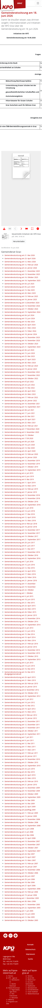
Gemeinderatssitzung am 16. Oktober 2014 (21, 621)
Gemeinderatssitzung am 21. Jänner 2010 (21, 784)
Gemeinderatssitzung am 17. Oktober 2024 (21, 309)
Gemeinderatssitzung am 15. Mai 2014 (20, 634)
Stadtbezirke (31, 986)
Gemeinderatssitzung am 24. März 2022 (20, 394)
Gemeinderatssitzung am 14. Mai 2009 (20, 800)
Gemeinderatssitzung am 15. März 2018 (20, 520)
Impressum (30, 954)
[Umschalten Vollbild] (32, 228)
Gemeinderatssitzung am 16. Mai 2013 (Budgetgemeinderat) (20, 673)
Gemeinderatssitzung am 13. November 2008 (22, 819)
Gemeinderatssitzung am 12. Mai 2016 (20, 568)
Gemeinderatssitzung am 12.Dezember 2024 (22, 303)
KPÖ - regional (12, 978)
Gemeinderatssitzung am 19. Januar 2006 (21, 895)
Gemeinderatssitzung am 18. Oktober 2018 (21, 501)
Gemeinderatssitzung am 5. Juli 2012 (19, 699)
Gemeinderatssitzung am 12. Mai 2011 (20, 743)
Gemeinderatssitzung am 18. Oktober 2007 (21, 848)
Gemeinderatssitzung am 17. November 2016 (22, 552)
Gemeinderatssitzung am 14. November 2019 (22, 464)
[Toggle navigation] (38, 3)
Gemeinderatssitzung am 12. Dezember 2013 (22, 650)
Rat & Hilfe (31, 978)
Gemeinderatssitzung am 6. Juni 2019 (19, 476)
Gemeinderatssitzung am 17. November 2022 (22, 375)
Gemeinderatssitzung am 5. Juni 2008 (19, 829)
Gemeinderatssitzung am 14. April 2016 (20, 571)
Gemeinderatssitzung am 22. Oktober (19, 590)
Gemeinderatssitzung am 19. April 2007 (20, 857)
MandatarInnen (32, 988)
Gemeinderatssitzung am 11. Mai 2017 (20, 549)
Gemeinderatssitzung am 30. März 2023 (20, 362)
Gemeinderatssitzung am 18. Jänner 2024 (21, 334)
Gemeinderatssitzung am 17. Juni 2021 (20, 413)
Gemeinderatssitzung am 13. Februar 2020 (21, 454)
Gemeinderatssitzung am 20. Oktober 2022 (21, 378)
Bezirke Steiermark (12, 985)
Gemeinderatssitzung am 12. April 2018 (20, 517)
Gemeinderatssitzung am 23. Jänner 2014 (21, 647)
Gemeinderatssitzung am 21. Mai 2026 (20, 255)
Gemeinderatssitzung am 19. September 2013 (22, 659)
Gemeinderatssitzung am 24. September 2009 (22, 797)
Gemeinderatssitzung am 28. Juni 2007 (20, 876)
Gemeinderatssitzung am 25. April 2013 (20, 677)
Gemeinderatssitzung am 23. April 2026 (20, 258)
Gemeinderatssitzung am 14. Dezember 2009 (22, 788)
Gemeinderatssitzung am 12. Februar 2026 (21, 265)
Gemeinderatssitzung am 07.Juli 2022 (19, 381)
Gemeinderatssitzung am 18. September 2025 (22, 280)
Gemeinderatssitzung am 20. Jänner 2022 (21, 400)
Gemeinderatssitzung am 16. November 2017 (22, 533)
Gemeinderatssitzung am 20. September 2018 (22, 505)
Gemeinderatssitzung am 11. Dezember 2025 (22, 271)
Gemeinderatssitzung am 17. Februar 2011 (21, 753)
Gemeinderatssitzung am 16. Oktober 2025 (21, 277)
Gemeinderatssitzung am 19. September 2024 (22, 312)
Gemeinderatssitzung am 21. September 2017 (22, 539)
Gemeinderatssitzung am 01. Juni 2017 (20, 546)
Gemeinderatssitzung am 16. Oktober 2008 (21, 822)
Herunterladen (19, 241)
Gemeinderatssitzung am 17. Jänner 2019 (21, 492)
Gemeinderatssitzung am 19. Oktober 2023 (21, 344)
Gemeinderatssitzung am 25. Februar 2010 (21, 781)
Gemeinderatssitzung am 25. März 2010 (20, 778)
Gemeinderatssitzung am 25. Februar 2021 (21, 426)
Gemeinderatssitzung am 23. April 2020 (20, 451)
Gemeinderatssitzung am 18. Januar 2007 (21, 867)
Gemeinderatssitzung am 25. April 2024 (20, 325)
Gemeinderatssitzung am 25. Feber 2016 (20, 577)
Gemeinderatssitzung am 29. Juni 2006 (20, 879)
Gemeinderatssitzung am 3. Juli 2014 (19, 628)
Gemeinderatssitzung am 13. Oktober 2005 (21, 920)
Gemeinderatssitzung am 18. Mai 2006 (20, 882)
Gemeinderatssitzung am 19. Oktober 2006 (21, 873)
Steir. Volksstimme (13, 995)
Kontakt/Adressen (33, 990)
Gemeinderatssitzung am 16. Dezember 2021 (22, 403)
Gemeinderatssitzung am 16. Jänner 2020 (21, 457)
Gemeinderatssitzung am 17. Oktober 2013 (21, 656)
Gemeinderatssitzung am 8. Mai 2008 (19, 835)
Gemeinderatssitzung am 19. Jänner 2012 (21, 718)
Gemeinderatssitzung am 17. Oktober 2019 (21, 467)
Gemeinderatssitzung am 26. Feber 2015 (20, 612)
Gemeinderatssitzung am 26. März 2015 (20, 609)
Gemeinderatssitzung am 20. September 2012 (22, 696)
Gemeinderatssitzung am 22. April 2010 (20, 775)
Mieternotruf (31, 980)
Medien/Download (14, 988)
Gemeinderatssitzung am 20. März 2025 (20, 293)
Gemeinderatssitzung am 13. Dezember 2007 (22, 841)
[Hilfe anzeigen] (37, 228)
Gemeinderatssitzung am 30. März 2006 (20, 901)
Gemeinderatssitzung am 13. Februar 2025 (21, 296)
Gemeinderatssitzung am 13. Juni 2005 (20, 914)
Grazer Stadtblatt (33, 992)
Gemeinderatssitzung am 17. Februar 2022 (21, 397)
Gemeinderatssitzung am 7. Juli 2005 (19, 911)
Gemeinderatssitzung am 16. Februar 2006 (21, 892)
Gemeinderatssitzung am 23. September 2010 (22, 765)
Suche (30, 959)
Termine (10, 976)
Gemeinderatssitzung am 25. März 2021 (20, 422)
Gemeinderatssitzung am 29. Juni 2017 (20, 542)
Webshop (11, 999)
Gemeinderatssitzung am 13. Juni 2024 (20, 318)
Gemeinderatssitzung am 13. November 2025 (22, 274)
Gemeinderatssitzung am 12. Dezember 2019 (22, 460)
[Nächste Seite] (21, 228)
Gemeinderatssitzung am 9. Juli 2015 (19, 596)
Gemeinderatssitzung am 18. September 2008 (22, 825)
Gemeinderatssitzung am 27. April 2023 (20, 359)
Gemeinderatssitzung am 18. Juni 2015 (20, 599)
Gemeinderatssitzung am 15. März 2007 (20, 860)
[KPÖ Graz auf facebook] (5, 935)
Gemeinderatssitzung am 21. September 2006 (22, 889)
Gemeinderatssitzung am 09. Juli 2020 (19, 441)
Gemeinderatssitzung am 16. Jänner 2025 (21, 299)
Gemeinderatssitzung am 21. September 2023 (22, 347)
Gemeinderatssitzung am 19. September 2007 (22, 851)
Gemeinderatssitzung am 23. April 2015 (20, 606)
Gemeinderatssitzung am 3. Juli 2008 (19, 832)
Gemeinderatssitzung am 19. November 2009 (22, 791)
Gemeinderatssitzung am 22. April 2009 (20, 806)
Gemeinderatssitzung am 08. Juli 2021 (19, 410)
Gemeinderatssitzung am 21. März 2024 (20, 328)
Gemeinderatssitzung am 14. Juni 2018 (20, 511)
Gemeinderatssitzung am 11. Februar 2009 (21, 813)
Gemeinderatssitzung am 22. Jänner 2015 (21, 615)
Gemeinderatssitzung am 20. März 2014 (20, 640)
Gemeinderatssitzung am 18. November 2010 (22, 759)
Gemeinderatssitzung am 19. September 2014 (22, 625)
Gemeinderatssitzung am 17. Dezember (20, 584)
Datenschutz (30, 949)
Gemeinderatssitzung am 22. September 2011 (22, 734)
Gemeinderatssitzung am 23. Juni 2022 (20, 385)
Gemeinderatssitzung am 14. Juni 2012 (20, 702)
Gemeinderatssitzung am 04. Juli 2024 (19, 315)
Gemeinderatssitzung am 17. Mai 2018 (20, 514)
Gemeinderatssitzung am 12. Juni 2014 (20, 631)
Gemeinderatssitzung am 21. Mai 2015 (20, 603)
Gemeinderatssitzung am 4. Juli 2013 (19, 662)
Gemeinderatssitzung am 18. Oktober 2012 (21, 693)
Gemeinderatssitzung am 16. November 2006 (22, 870)
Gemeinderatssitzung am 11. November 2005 (22, 904)
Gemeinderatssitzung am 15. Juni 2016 (20, 565)
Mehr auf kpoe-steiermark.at (10, 971)
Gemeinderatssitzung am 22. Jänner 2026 (21, 268)
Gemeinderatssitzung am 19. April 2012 (20, 709)
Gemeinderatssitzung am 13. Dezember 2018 (22, 495)
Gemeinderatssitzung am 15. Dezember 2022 (22, 372)
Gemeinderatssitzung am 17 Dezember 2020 (22, 429)
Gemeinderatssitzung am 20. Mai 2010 (20, 772)
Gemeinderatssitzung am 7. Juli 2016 (19, 561)
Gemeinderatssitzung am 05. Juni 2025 (20, 287)
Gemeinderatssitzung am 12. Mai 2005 (20, 917)
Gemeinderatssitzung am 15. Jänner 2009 (21, 816)
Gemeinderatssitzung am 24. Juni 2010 (20, 769)
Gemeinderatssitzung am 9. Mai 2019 (19, 479)
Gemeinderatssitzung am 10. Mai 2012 (20, 705)
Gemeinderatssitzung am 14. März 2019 (20, 486)
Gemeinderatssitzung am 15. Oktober (19, 435)
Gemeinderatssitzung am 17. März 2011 (20, 746)
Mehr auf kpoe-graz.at (29, 971)
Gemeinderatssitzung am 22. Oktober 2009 (21, 794)
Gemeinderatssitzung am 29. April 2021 (20, 419)
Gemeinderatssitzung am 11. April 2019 (20, 482)
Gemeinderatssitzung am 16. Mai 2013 (20, 669)
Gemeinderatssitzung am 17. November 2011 (22, 728)
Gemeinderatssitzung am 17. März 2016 (20, 574)
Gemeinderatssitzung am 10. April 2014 (20, 637)
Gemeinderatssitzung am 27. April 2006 (20, 885)
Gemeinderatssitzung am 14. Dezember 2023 (22, 337)
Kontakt (30, 944)
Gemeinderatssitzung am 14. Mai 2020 (20, 448)
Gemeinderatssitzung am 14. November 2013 (22, 653)
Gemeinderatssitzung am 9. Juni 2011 (19, 740)
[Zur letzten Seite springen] (26, 228)
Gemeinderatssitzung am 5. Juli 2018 (19, 508)
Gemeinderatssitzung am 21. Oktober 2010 (21, 762)
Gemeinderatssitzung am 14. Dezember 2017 (22, 530)
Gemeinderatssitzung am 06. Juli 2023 (19, 350)
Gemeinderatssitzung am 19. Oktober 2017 (21, 536)
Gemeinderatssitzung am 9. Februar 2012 (21, 715)
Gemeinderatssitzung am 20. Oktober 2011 (21, 731)
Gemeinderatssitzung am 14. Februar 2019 (21, 489)
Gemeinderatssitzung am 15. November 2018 (22, 498)
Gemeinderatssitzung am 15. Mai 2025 (20, 290)
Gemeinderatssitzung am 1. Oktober (19, 593)
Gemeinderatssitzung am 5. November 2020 (22, 432)
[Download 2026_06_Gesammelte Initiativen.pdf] (4, 228)
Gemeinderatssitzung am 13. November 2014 (22, 618)
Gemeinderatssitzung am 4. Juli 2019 (19, 473)
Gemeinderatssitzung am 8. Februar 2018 (21, 524)
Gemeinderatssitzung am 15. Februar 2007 (21, 863)
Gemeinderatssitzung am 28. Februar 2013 (21, 683)
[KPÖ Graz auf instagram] (10, 935)
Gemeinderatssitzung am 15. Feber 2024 (20, 331)
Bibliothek (15, 998)
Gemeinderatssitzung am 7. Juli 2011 (19, 737)
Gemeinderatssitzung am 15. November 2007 (22, 844)
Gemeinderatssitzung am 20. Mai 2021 (20, 416)
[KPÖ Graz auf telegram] (15, 935)
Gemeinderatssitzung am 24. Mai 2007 (20, 854)
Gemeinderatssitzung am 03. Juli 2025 (19, 284)
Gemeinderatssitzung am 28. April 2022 (20, 391)
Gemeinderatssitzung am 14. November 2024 (22, 306)
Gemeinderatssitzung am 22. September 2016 (22, 558)
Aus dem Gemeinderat (29, 983)
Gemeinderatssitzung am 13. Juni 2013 (20, 666)
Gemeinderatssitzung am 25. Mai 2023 (20, 356)
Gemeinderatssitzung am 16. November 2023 (22, 340)
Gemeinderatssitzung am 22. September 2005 (22, 908)
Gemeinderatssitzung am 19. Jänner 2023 (21, 369)
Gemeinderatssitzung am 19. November (20, 587)
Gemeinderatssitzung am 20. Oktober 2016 (21, 555)
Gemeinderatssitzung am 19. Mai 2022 (20, 388)
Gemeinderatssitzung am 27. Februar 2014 (21, 644)
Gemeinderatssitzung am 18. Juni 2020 (20, 445)
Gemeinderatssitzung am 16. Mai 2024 (20, 321)
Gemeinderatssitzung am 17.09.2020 (19, 438)
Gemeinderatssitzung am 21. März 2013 (20, 680)
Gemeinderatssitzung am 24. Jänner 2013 (21, 687)
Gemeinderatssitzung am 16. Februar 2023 (21, 366)
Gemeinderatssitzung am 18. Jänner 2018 (21, 527)
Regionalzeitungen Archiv (14, 991)
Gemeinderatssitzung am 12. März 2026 (20, 262)
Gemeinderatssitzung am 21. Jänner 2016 (21, 580)
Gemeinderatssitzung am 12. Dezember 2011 (22, 721)
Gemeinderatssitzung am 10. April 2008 (20, 838)
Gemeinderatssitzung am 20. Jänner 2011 (21, 756)
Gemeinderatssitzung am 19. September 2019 (22, 470)
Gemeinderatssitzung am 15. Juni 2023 (20, 353)
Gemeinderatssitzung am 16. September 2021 (22, 407)
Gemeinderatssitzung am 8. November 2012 (22, 690)
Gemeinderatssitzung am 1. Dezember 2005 (22, 898)
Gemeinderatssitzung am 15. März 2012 (20, 712)
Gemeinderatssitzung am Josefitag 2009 (20, 810)
